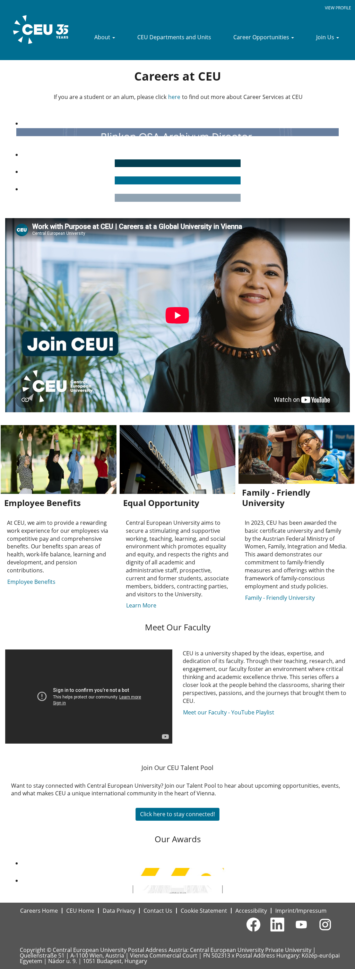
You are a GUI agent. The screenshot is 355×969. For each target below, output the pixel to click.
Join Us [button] (326, 37)
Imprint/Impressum (301, 910)
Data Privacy (119, 910)
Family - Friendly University (280, 598)
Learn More (141, 605)
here (174, 97)
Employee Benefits (31, 582)
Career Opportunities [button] (262, 37)
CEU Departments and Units (174, 37)
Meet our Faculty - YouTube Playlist (229, 712)
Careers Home (39, 910)
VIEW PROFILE (338, 8)
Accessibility (251, 910)
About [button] (103, 37)
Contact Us (158, 910)
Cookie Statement (204, 910)
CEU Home (80, 910)
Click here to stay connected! (177, 814)
